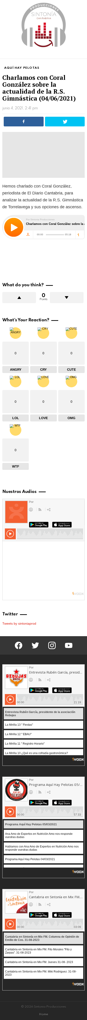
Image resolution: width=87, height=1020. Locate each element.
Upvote (19, 297)
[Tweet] (65, 121)
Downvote (67, 297)
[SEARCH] (82, 54)
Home (43, 1014)
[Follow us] (74, 54)
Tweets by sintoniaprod (19, 623)
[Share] (24, 121)
